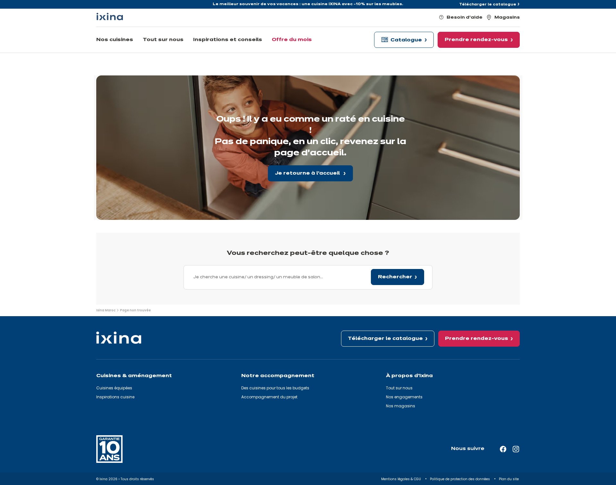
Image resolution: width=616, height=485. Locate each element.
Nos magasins (400, 406)
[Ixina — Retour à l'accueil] (109, 16)
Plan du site (509, 479)
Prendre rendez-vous (476, 338)
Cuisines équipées (114, 388)
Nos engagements (404, 397)
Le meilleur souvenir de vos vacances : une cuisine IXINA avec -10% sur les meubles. (308, 4)
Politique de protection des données (460, 479)
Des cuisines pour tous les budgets (275, 388)
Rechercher (395, 277)
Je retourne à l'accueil (308, 173)
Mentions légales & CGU (401, 479)
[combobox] (308, 277)
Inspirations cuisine (115, 397)
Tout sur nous (399, 388)
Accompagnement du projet (269, 397)
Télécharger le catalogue (487, 4)
